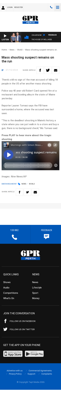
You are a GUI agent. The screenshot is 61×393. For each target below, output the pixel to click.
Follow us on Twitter (22, 329)
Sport (35, 292)
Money (35, 298)
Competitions (10, 292)
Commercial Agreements (40, 370)
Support (31, 374)
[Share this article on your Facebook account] (40, 70)
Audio (6, 287)
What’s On (8, 298)
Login (10, 7)
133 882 (51, 7)
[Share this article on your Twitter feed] (48, 70)
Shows (7, 282)
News (12, 50)
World (19, 50)
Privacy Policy (15, 374)
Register (18, 7)
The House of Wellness (42, 39)
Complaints (46, 374)
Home (4, 50)
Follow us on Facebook (23, 321)
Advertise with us (15, 370)
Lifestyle (37, 287)
